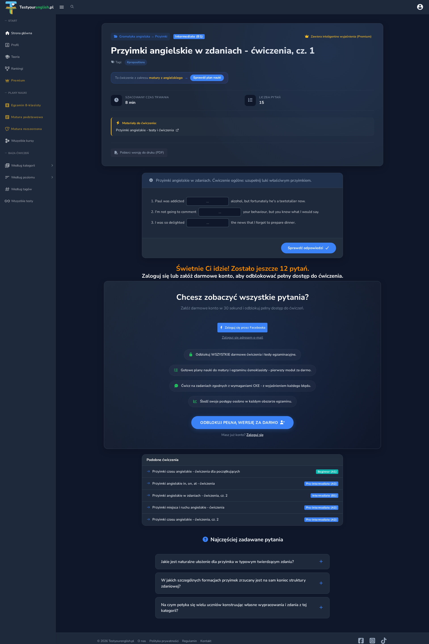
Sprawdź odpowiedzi (305, 248)
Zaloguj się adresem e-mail (242, 337)
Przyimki (161, 36)
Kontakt (205, 641)
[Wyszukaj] (72, 7)
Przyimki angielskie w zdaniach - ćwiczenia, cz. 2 (189, 495)
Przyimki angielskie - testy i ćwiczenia (145, 130)
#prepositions (136, 62)
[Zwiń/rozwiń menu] (61, 7)
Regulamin (189, 641)
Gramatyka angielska (134, 36)
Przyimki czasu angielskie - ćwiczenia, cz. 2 (185, 519)
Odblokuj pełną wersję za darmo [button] (239, 422)
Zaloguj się (254, 435)
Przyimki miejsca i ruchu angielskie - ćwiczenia (188, 507)
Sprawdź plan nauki (207, 77)
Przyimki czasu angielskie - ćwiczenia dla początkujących (196, 471)
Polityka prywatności (164, 641)
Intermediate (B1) (189, 36)
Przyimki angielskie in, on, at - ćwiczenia (183, 483)
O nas (142, 641)
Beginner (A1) (327, 471)
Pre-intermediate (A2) (321, 484)
